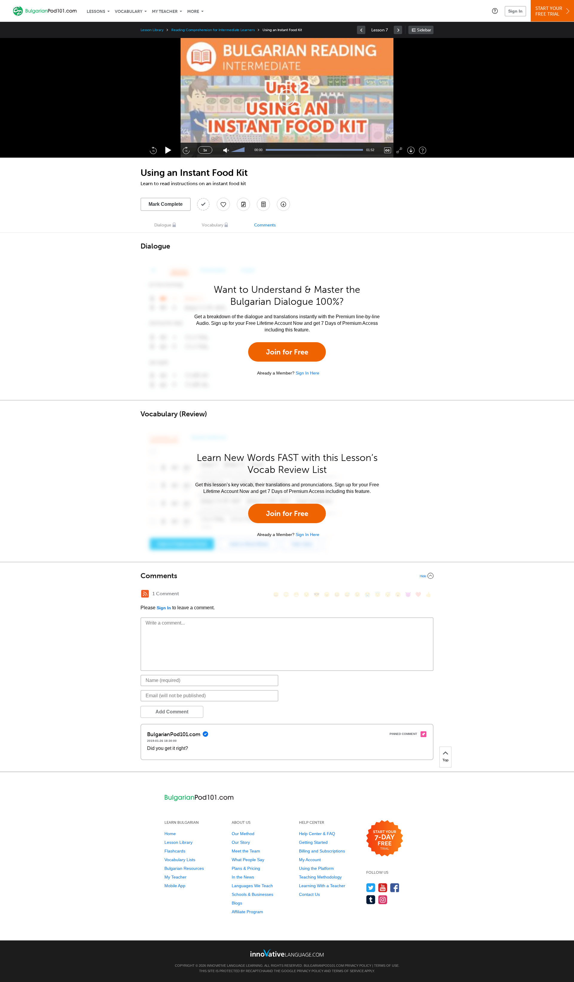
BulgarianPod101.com (324, 965)
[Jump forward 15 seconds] (186, 150)
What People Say (248, 859)
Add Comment (171, 711)
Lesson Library (152, 30)
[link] (361, 30)
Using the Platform (316, 868)
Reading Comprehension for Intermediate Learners (213, 30)
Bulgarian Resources (184, 868)
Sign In (515, 11)
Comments (265, 225)
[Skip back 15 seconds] (153, 150)
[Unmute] (226, 150)
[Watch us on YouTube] (382, 887)
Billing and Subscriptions (322, 851)
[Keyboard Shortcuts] (422, 150)
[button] (495, 11)
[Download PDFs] (263, 204)
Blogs (237, 903)
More (193, 11)
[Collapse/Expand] (287, 576)
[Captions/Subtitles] (387, 150)
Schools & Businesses (252, 894)
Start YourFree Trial (548, 11)
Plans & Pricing (246, 868)
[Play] (168, 150)
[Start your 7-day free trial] (384, 838)
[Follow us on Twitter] (370, 887)
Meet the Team (246, 851)
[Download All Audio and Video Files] (283, 204)
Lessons (96, 11)
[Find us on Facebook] (394, 887)
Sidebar (424, 30)
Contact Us (309, 894)
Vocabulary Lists (179, 859)
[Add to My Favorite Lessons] (223, 204)
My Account (310, 859)
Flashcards (174, 851)
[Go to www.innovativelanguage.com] (287, 953)
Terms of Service (348, 971)
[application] (287, 98)
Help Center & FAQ (317, 833)
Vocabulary (128, 11)
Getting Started (313, 842)
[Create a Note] (243, 204)
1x (205, 150)
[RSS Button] (145, 593)
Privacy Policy (358, 965)
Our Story (241, 842)
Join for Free (287, 352)
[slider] (238, 150)
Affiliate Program (247, 911)
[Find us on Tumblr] (370, 899)
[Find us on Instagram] (382, 899)
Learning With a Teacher (322, 885)
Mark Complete (166, 204)
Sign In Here (307, 373)
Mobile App (174, 885)
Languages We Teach (252, 885)
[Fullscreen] (399, 150)
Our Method (243, 833)
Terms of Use (386, 965)
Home (170, 833)
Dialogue (162, 225)
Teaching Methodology (320, 877)
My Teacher (165, 11)
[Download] (411, 150)
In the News (243, 877)
